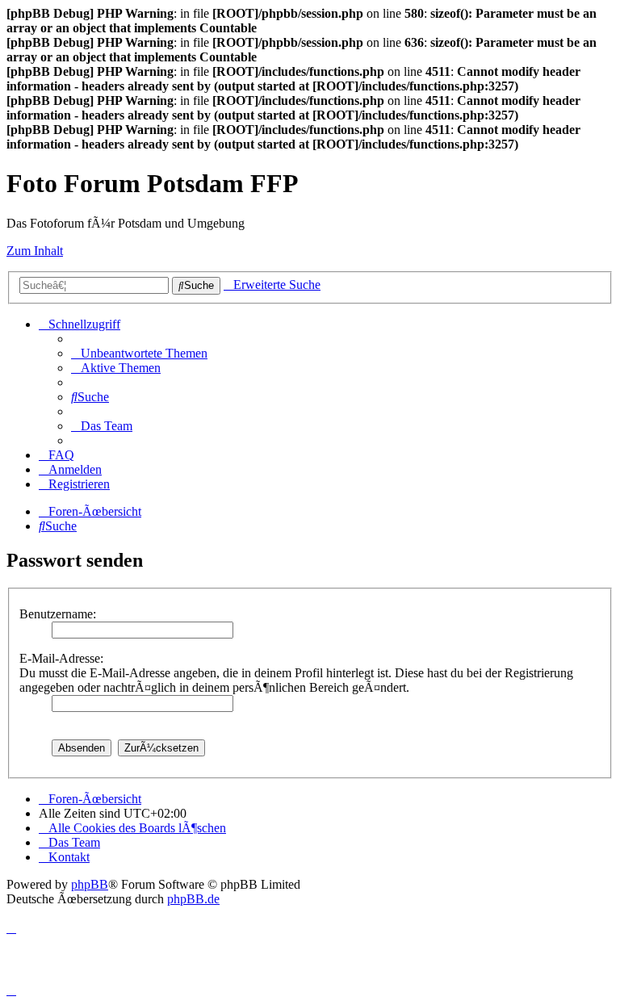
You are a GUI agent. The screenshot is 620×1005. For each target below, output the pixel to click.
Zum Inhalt (34, 251)
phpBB (89, 884)
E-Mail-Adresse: (61, 658)
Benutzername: (57, 614)
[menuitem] (139, 353)
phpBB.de (193, 899)
